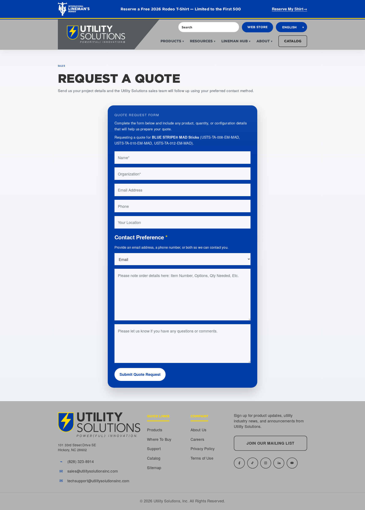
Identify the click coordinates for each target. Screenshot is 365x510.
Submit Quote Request (140, 374)
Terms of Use (202, 458)
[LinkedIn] (278, 463)
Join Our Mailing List (270, 443)
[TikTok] (252, 463)
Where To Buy (159, 439)
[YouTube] (292, 463)
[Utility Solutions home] (108, 34)
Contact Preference (140, 237)
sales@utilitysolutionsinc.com (92, 471)
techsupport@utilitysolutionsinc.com (98, 480)
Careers (197, 439)
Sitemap (154, 467)
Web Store (257, 27)
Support (154, 448)
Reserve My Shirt (289, 9)
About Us (198, 429)
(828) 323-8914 (80, 461)
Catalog (292, 41)
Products (154, 429)
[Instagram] (265, 463)
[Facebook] (239, 463)
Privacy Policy (203, 448)
